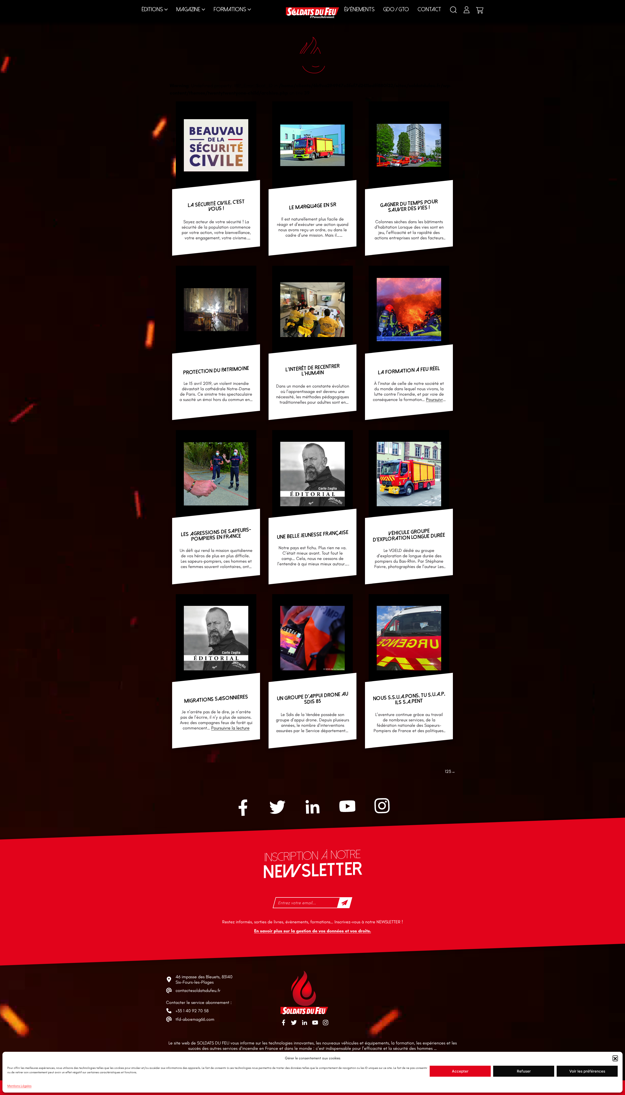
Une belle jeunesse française (312, 534)
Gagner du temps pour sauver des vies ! (409, 206)
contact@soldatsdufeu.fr (198, 990)
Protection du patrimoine (216, 370)
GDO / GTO (396, 9)
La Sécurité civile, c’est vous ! (216, 205)
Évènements (359, 9)
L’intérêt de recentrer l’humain (312, 370)
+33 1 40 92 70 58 (192, 1010)
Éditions (152, 9)
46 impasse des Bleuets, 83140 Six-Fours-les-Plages (204, 979)
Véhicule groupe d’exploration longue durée (409, 535)
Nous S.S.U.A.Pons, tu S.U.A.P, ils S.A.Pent (409, 698)
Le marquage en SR (312, 206)
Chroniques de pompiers (250, 5)
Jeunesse (358, 5)
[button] (615, 1058)
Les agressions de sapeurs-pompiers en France (216, 534)
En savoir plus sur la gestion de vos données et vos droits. (312, 931)
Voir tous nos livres (493, 5)
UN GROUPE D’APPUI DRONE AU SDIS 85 (312, 698)
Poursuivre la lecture (230, 728)
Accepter (460, 1071)
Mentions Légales (19, 1086)
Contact (429, 9)
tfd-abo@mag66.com (195, 1019)
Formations (230, 9)
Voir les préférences (587, 1071)
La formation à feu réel (409, 370)
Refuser (524, 1071)
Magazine (188, 9)
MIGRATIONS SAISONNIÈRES (216, 699)
